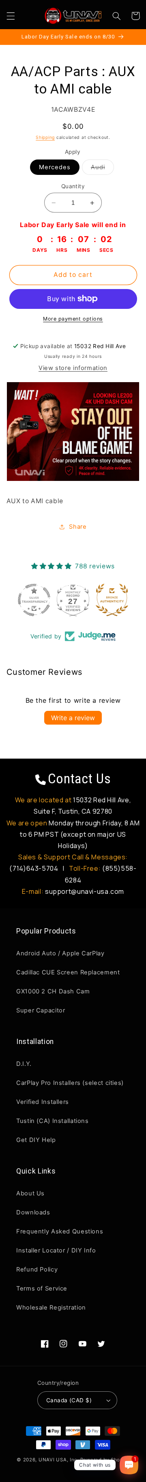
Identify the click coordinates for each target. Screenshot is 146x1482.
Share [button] (77, 526)
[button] (10, 15)
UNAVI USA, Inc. (59, 1460)
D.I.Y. (24, 1063)
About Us (30, 1193)
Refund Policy (37, 1269)
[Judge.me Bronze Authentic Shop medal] (89, 600)
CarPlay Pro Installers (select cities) (70, 1083)
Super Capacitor (40, 1010)
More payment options (73, 319)
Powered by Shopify (104, 1460)
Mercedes (55, 167)
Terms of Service (41, 1288)
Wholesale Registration (51, 1307)
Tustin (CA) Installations (52, 1121)
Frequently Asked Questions (59, 1231)
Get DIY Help (36, 1140)
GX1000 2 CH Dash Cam (53, 991)
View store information (73, 368)
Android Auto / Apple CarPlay (60, 953)
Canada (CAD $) (69, 1400)
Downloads (33, 1212)
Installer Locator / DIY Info (56, 1250)
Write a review (73, 718)
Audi (102, 169)
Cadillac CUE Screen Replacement (68, 972)
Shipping (45, 137)
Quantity (73, 186)
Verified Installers (42, 1102)
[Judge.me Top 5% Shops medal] (128, 600)
